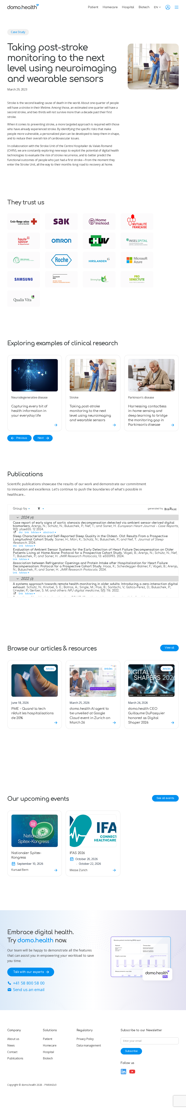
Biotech (144, 7)
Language (128, 1047)
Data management (88, 1045)
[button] (158, 7)
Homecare (110, 7)
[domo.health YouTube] (132, 1071)
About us (13, 1039)
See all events (165, 798)
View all (169, 647)
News (11, 1045)
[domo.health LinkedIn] (123, 1071)
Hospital (128, 7)
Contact (12, 1052)
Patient (93, 7)
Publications (15, 1058)
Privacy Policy (85, 1039)
